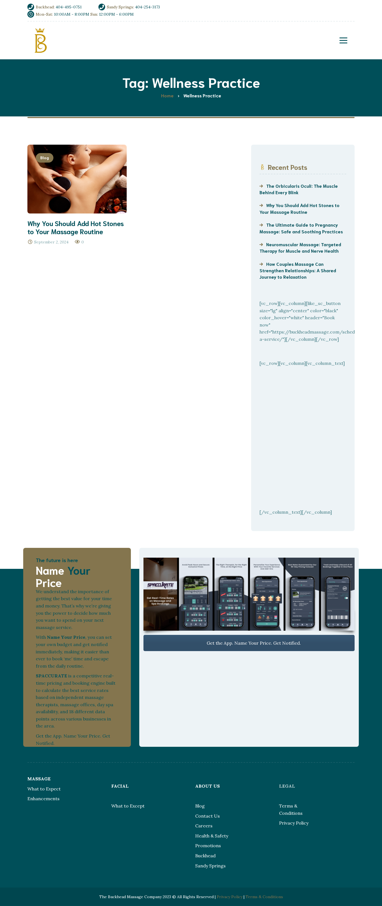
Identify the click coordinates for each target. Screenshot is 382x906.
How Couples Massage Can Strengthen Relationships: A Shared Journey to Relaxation (298, 270)
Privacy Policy (293, 823)
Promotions (208, 845)
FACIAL (120, 786)
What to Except (128, 806)
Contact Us (207, 816)
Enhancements (43, 798)
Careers (204, 825)
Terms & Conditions (264, 896)
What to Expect (44, 789)
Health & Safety (211, 836)
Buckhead (205, 855)
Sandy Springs (210, 866)
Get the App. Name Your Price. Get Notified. (253, 643)
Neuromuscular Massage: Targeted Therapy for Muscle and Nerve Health (300, 247)
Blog (44, 157)
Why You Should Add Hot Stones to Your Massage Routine (299, 208)
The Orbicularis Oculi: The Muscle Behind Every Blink (299, 189)
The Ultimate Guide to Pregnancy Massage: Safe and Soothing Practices (301, 228)
